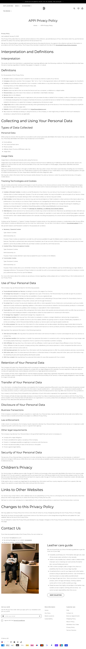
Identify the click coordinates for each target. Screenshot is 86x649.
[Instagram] (17, 642)
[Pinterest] (11, 642)
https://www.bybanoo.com (38, 109)
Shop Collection (56, 595)
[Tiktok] (21, 642)
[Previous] (23, 1)
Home (35, 25)
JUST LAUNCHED (8, 6)
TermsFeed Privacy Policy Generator (66, 45)
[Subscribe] (39, 616)
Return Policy (70, 621)
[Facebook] (14, 642)
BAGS (17, 6)
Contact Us (69, 613)
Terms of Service (71, 630)
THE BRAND (6, 11)
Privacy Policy (70, 627)
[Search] (74, 8)
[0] (82, 8)
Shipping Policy (71, 619)
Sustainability (49, 619)
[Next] (63, 1)
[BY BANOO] (44, 8)
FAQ (67, 610)
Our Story (47, 613)
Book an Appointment (73, 616)
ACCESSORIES (26, 6)
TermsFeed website (72, 223)
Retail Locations (49, 616)
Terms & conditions (19, 620)
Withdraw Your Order (72, 624)
